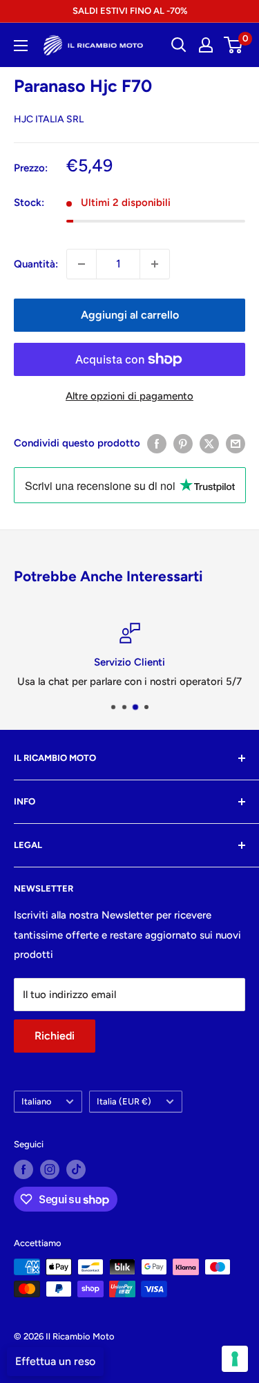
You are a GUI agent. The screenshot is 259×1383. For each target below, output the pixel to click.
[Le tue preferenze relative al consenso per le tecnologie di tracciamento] (235, 1359)
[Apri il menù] (21, 45)
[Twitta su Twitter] (209, 443)
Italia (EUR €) (124, 1101)
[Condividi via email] (235, 443)
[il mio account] (206, 45)
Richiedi (55, 1035)
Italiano (36, 1101)
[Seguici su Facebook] (23, 1169)
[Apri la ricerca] (178, 45)
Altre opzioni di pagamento (129, 396)
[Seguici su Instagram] (49, 1169)
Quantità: (36, 264)
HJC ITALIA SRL (49, 119)
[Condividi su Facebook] (156, 443)
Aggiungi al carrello (130, 314)
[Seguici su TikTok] (76, 1169)
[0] (233, 45)
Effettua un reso (55, 1361)
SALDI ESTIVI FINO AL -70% (130, 11)
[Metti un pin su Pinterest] (183, 443)
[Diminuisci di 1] (81, 264)
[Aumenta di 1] (154, 264)
